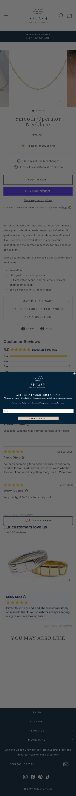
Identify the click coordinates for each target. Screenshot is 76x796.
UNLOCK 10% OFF (38, 418)
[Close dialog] (74, 374)
